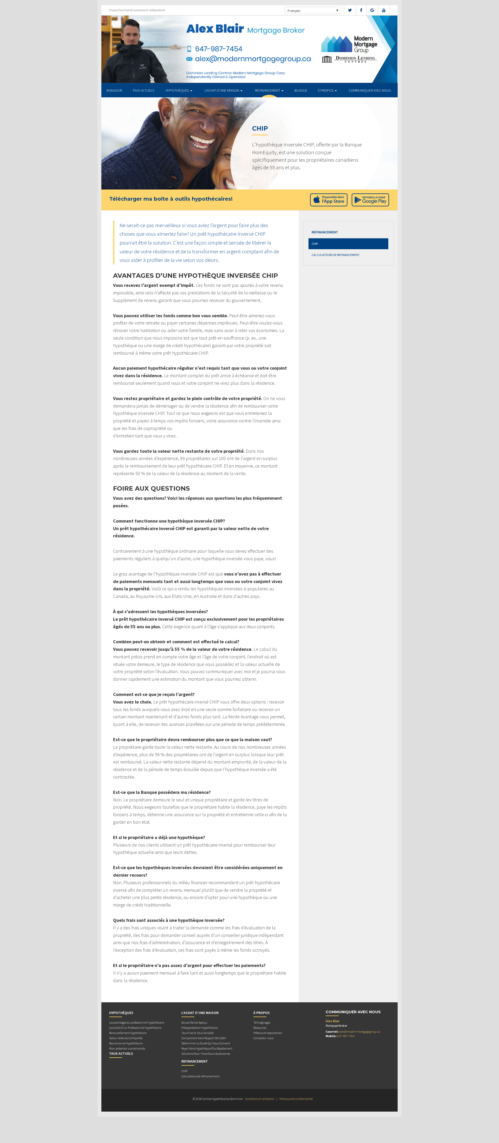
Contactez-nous (263, 1038)
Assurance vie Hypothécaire (126, 1043)
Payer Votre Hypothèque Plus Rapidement (206, 1048)
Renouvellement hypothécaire (128, 1033)
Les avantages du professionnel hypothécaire (136, 1022)
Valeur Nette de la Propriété (125, 1038)
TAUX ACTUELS (143, 90)
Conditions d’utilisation (259, 1099)
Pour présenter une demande (127, 1048)
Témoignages (261, 1022)
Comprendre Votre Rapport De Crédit (203, 1038)
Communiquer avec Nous (370, 90)
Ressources (259, 1028)
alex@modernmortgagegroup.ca (359, 1031)
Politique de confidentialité (296, 1099)
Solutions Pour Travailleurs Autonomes (205, 1054)
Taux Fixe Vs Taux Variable (197, 1033)
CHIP (315, 244)
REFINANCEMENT (268, 90)
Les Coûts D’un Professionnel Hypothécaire (135, 1028)
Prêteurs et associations (267, 1033)
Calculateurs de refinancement (336, 255)
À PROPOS (326, 90)
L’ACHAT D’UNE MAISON (222, 90)
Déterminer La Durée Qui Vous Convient (205, 1043)
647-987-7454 (346, 1036)
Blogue (300, 90)
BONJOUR (114, 90)
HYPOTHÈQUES (178, 90)
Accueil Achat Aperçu (194, 1022)
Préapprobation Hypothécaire (199, 1028)
